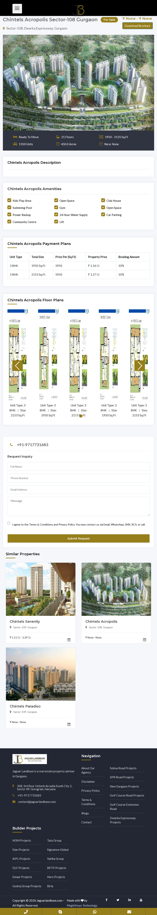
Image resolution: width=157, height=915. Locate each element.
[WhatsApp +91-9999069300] (95, 911)
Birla (50, 886)
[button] (14, 83)
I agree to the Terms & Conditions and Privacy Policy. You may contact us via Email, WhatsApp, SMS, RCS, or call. (78, 524)
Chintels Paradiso (25, 706)
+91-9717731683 (32, 444)
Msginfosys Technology (82, 905)
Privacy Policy (90, 790)
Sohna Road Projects (123, 768)
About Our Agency (88, 770)
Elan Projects (20, 849)
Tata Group (54, 840)
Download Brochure (137, 25)
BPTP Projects (56, 868)
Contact (86, 822)
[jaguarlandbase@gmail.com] (129, 911)
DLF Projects (20, 868)
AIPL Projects (21, 858)
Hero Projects (56, 877)
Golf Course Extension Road (124, 807)
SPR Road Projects (122, 777)
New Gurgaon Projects (124, 786)
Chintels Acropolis (101, 621)
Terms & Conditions (88, 802)
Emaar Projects (22, 877)
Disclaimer (88, 781)
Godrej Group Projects (26, 886)
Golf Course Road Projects (127, 795)
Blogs (85, 813)
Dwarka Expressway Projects (123, 820)
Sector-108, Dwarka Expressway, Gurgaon (36, 28)
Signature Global (58, 849)
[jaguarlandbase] (60, 911)
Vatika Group (55, 858)
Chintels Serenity (25, 621)
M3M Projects (21, 840)
